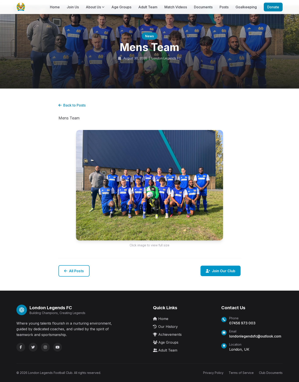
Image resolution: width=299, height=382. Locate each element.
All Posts (76, 271)
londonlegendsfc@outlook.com (255, 336)
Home (55, 7)
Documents (203, 7)
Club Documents (271, 373)
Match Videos (175, 7)
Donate (273, 7)
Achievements (170, 334)
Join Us (73, 7)
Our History (168, 326)
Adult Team (147, 7)
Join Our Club (223, 271)
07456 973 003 (242, 323)
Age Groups (121, 7)
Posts (224, 7)
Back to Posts (74, 105)
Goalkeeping (246, 7)
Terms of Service (241, 373)
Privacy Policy (213, 373)
